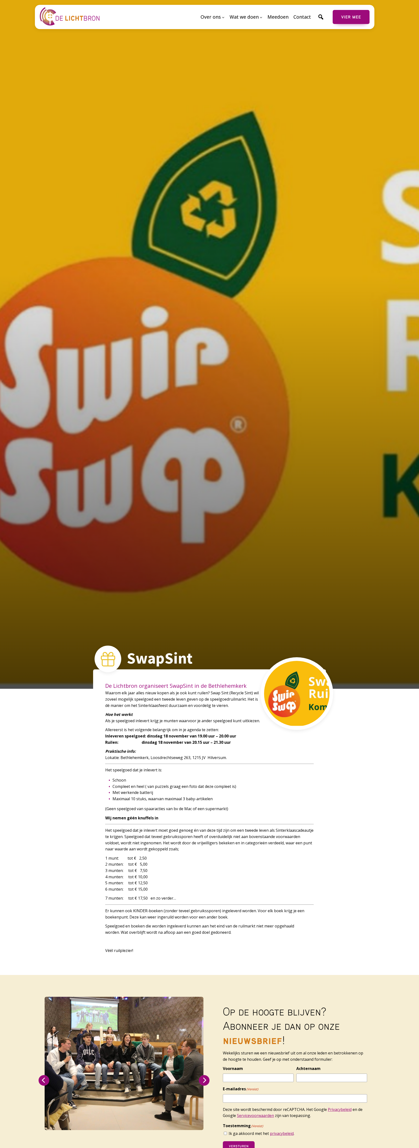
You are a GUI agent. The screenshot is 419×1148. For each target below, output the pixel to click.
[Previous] (44, 1080)
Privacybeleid (340, 1109)
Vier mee (351, 16)
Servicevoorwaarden (255, 1115)
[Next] (204, 1080)
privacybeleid (282, 1133)
